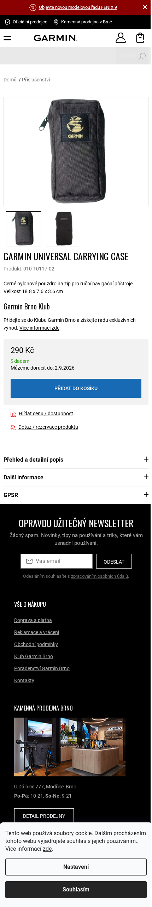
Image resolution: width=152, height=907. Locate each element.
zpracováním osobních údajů (99, 576)
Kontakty (24, 680)
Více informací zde (39, 328)
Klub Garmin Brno (33, 656)
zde (80, 848)
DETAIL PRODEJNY (44, 816)
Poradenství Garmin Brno (42, 668)
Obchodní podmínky (36, 644)
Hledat (127, 55)
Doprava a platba (33, 620)
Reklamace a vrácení (36, 632)
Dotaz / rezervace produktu (48, 427)
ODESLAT (114, 562)
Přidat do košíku (76, 388)
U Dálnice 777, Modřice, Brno (45, 786)
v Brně (86, 21)
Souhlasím (73, 889)
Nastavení (73, 866)
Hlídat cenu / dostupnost (46, 413)
